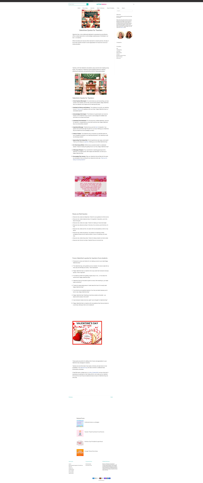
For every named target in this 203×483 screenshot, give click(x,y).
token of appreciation (94, 372)
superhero (86, 141)
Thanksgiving (119, 49)
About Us (70, 466)
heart (96, 127)
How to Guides (71, 470)
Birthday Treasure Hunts (121, 55)
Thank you (79, 109)
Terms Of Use (71, 473)
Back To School (119, 56)
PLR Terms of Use (89, 465)
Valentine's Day (83, 367)
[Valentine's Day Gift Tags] (87, 344)
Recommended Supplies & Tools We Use (76, 465)
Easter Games (119, 52)
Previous (71, 397)
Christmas (118, 51)
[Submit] (87, 4)
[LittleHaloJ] (101, 4)
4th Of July (119, 58)
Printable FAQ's (71, 469)
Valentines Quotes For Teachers (90, 30)
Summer (118, 54)
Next (112, 397)
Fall (117, 48)
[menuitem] (79, 8)
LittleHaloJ (102, 480)
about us (122, 27)
